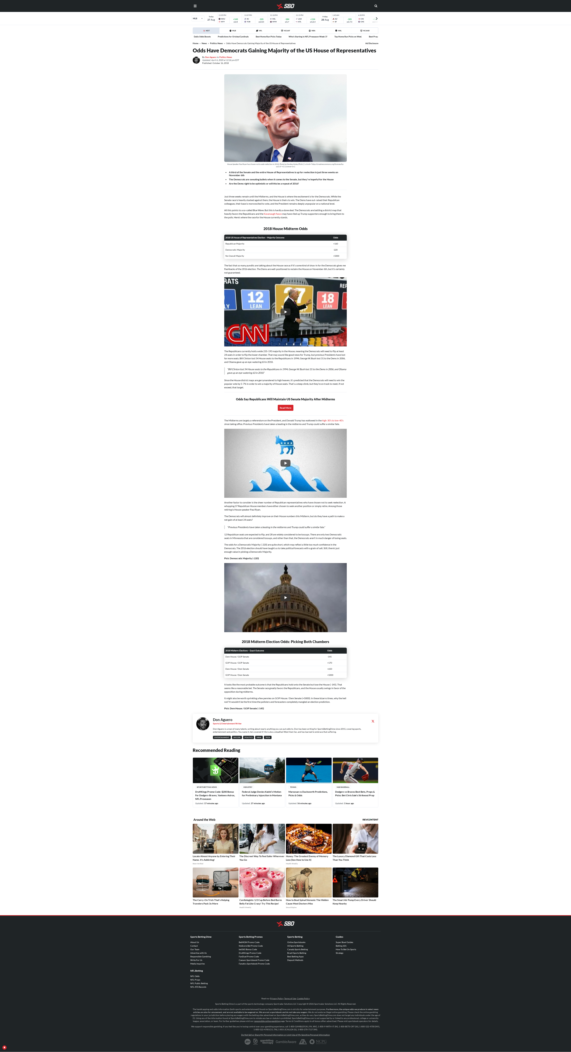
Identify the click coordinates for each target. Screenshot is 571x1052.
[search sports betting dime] (376, 6)
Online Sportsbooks (296, 942)
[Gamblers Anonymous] (303, 1041)
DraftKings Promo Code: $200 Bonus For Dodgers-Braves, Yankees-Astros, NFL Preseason (215, 795)
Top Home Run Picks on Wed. (348, 36)
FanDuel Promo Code (249, 956)
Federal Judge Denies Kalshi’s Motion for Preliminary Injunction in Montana (262, 793)
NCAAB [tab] (366, 30)
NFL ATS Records (198, 987)
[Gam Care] (255, 1042)
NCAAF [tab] (287, 30)
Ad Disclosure (371, 43)
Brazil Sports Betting (296, 953)
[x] (373, 721)
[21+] (248, 1042)
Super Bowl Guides (344, 942)
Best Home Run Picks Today (268, 36)
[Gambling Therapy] (266, 1041)
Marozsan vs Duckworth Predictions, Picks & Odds (308, 793)
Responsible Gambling (200, 956)
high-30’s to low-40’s (332, 420)
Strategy (339, 953)
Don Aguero (210, 57)
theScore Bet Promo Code (251, 946)
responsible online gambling (267, 1021)
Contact (194, 946)
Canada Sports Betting (297, 949)
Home (195, 43)
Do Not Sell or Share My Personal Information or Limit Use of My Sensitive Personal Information (285, 1035)
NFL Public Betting (199, 983)
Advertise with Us (198, 953)
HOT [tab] (206, 31)
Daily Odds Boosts (202, 36)
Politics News (216, 43)
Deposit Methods (295, 960)
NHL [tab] (340, 30)
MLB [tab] (234, 30)
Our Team (194, 949)
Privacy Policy (276, 998)
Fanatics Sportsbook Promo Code (254, 963)
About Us (194, 942)
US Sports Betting (295, 946)
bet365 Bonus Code (248, 949)
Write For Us (196, 960)
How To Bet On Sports (346, 949)
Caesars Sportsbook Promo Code (254, 960)
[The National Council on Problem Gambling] (318, 1041)
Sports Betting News (207, 787)
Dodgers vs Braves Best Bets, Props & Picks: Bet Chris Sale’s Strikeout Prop (355, 793)
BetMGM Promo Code (249, 942)
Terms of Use (290, 998)
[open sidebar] (195, 6)
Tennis (293, 787)
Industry (247, 787)
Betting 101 (341, 946)
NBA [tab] (313, 30)
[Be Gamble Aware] (286, 1041)
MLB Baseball (343, 787)
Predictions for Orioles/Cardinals (233, 36)
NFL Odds (195, 976)
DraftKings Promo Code (250, 953)
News (204, 43)
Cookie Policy (303, 998)
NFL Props (195, 979)
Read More (285, 407)
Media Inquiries (197, 963)
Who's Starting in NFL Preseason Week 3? (308, 36)
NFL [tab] (260, 30)
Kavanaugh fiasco (273, 213)
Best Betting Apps (295, 956)
